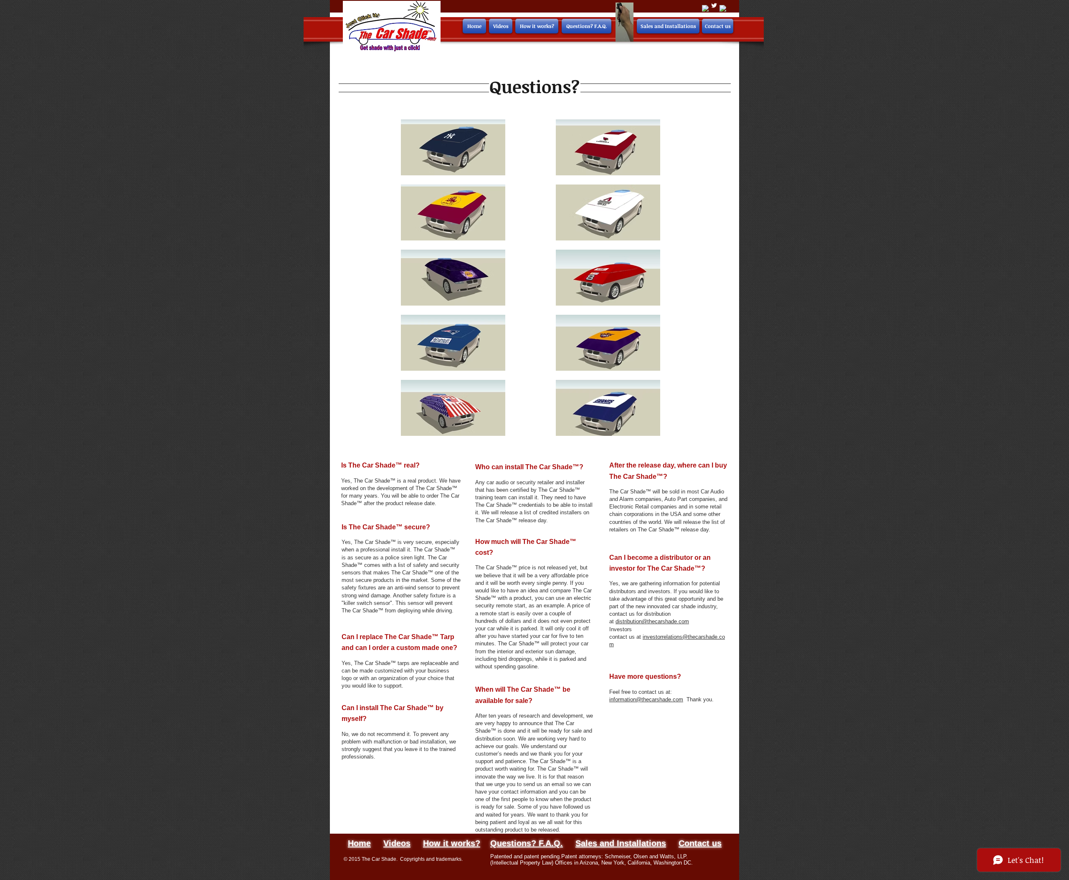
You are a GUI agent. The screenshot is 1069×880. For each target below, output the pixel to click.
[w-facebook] (705, 8)
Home (359, 843)
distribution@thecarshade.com (652, 621)
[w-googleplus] (722, 8)
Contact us (700, 843)
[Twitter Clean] (714, 5)
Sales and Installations (620, 843)
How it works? (451, 843)
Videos (396, 843)
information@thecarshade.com (646, 699)
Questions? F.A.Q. (526, 843)
